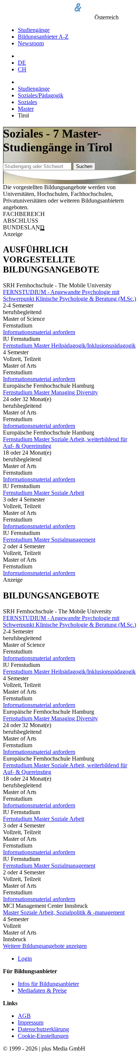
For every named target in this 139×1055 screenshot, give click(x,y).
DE (22, 62)
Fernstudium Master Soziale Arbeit (43, 493)
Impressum (30, 1022)
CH (22, 69)
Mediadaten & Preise (42, 990)
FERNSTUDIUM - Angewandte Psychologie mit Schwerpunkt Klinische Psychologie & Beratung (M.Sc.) (69, 295)
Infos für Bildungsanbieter (48, 984)
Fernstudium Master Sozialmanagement (49, 539)
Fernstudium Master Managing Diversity (50, 392)
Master (26, 109)
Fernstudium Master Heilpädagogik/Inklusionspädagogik (69, 345)
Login (25, 958)
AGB (24, 1016)
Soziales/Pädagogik (40, 95)
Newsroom (31, 43)
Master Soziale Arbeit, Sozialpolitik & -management (64, 912)
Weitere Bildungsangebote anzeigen (45, 946)
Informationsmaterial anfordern (39, 332)
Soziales (27, 102)
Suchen (84, 166)
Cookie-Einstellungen (43, 1036)
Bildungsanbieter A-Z (43, 36)
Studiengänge (34, 30)
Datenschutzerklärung (43, 1029)
